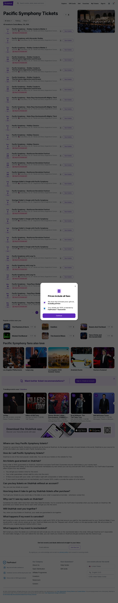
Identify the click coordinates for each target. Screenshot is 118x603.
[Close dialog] (75, 286)
